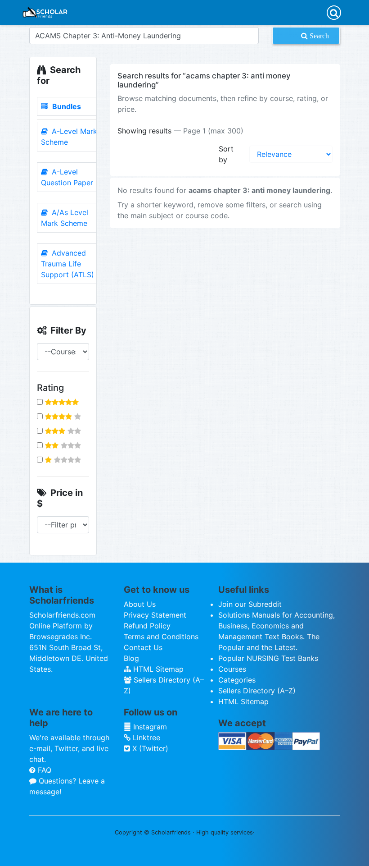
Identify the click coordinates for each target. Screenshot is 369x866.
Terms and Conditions (161, 636)
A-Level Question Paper (67, 177)
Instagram (149, 726)
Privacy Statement (155, 614)
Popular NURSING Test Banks (268, 658)
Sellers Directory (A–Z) (257, 690)
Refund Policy (147, 625)
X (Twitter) (149, 748)
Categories (237, 679)
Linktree (145, 737)
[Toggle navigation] (333, 13)
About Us (140, 604)
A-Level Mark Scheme (69, 137)
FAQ (43, 769)
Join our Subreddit (250, 604)
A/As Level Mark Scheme (64, 218)
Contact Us (143, 647)
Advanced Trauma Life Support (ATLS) (67, 263)
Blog (131, 658)
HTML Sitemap (157, 669)
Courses (232, 669)
